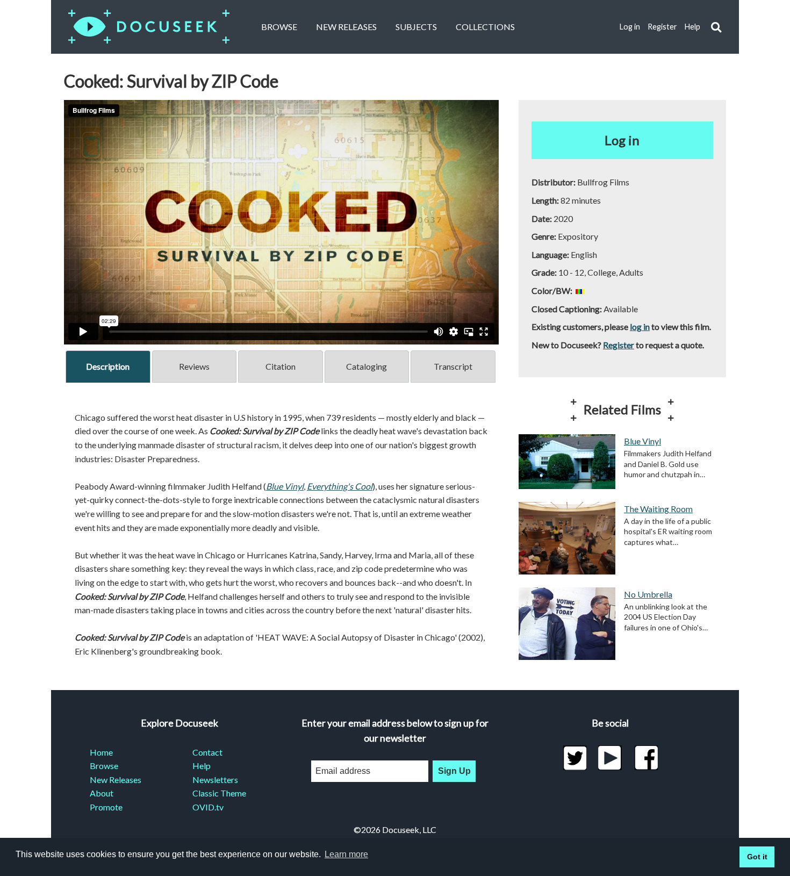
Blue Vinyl (642, 441)
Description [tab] (108, 366)
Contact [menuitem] (207, 752)
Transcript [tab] (453, 366)
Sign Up (454, 771)
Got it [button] (757, 856)
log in (640, 326)
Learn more (346, 854)
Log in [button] (622, 140)
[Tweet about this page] (575, 757)
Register (662, 26)
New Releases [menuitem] (115, 779)
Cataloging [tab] (366, 366)
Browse (279, 26)
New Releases (346, 26)
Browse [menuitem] (104, 765)
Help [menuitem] (201, 765)
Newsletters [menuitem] (215, 779)
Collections (485, 26)
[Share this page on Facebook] (646, 757)
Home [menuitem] (101, 752)
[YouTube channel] (610, 757)
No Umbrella (648, 594)
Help (692, 26)
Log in (630, 26)
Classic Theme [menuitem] (219, 793)
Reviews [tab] (194, 366)
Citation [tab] (280, 366)
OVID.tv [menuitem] (208, 807)
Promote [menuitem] (106, 807)
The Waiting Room (658, 509)
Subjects (416, 26)
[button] (716, 27)
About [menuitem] (101, 793)
